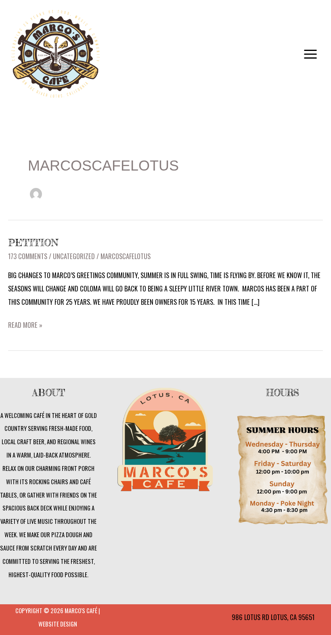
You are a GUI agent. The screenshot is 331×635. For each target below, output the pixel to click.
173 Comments (27, 256)
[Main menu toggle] (310, 54)
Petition (33, 243)
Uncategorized (74, 256)
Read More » (25, 324)
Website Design (57, 624)
